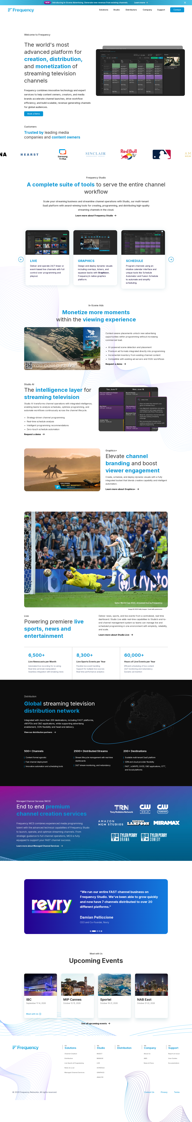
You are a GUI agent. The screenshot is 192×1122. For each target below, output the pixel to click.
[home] (21, 9)
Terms (177, 1092)
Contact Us (149, 1092)
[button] (103, 10)
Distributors (131, 9)
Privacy (164, 1092)
